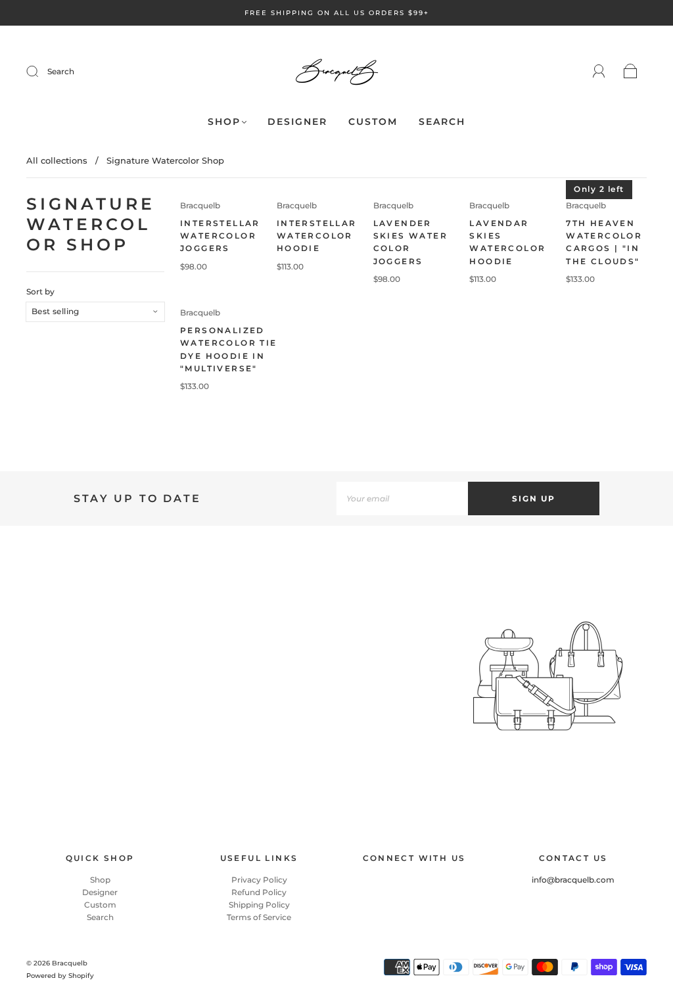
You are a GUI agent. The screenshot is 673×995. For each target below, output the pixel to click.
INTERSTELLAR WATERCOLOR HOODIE (317, 235)
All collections (56, 160)
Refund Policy (259, 892)
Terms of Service (259, 917)
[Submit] (40, 71)
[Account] (599, 71)
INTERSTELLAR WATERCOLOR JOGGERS (220, 235)
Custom (373, 121)
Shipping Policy (259, 905)
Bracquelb (200, 205)
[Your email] (402, 498)
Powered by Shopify (60, 975)
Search (60, 71)
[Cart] (631, 72)
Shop (224, 121)
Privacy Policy (259, 880)
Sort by (40, 292)
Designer (297, 121)
